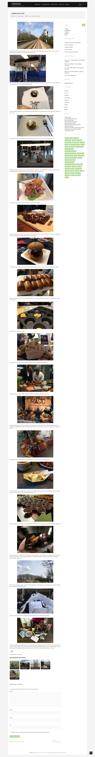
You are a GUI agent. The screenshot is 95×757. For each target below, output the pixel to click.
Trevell (82, 170)
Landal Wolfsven (80, 153)
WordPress (46, 752)
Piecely (67, 157)
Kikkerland (67, 146)
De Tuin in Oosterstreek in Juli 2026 (71, 52)
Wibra (73, 175)
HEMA (67, 144)
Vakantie (66, 109)
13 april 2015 (14, 16)
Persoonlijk (67, 102)
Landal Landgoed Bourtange (70, 151)
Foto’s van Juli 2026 (68, 49)
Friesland (82, 142)
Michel (66, 64)
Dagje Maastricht (73, 75)
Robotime (67, 170)
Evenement (22, 16)
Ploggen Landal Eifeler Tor (70, 159)
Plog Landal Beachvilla (69, 162)
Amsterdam (29, 16)
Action (67, 138)
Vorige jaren (54, 4)
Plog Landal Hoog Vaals (70, 164)
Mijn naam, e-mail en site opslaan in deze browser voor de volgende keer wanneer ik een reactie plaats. (30, 732)
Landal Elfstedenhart (69, 148)
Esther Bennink (75, 142)
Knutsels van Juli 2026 (69, 45)
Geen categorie (67, 97)
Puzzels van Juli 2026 (69, 47)
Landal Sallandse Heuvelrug (70, 153)
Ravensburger (78, 168)
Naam (11, 710)
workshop (78, 175)
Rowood (77, 170)
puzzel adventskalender (70, 168)
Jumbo (82, 144)
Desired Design (68, 142)
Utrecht (67, 173)
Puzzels (67, 4)
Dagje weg (66, 90)
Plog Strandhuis (79, 164)
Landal (73, 146)
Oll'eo (76, 155)
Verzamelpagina (46, 4)
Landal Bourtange (79, 146)
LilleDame (16, 4)
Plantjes (66, 104)
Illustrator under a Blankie (74, 144)
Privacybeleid (64, 752)
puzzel (79, 166)
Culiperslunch (34, 16)
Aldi (71, 138)
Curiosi (74, 140)
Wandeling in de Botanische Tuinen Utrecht (73, 42)
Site (10, 725)
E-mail (11, 717)
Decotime (79, 140)
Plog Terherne (68, 166)
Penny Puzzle (81, 155)
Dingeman (66, 71)
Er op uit (66, 93)
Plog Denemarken (73, 157)
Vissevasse (68, 175)
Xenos (67, 177)
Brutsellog (37, 4)
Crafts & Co (76, 138)
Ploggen (38, 16)
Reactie (11, 691)
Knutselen (61, 4)
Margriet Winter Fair (69, 155)
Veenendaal (78, 173)
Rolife (72, 170)
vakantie (72, 173)
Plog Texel (74, 166)
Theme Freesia (41, 752)
